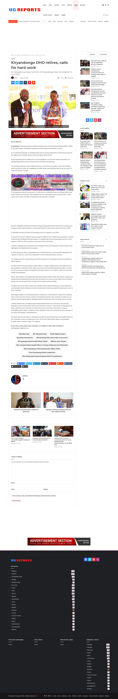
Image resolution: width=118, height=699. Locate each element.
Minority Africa (16, 582)
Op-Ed (14, 593)
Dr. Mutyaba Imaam (40, 334)
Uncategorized (16, 626)
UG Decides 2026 (17, 576)
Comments (103, 54)
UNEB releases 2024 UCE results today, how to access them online (99, 195)
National (69, 5)
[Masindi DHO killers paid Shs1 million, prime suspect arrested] (85, 226)
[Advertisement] (59, 37)
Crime (63, 5)
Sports (13, 621)
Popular (92, 54)
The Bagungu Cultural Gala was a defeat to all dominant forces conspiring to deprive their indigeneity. (98, 206)
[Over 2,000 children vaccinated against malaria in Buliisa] (20, 431)
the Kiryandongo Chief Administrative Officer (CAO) (42, 349)
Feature (14, 596)
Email (13, 489)
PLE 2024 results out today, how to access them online (98, 187)
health (76, 5)
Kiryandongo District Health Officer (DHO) (33, 341)
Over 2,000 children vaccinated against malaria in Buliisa (20, 439)
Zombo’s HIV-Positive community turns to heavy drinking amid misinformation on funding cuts (63, 441)
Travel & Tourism (47, 15)
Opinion (14, 604)
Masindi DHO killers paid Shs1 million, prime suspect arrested (99, 226)
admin (15, 77)
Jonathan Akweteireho (25, 337)
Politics (14, 618)
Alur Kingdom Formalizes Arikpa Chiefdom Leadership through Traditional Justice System (98, 106)
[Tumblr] (25, 82)
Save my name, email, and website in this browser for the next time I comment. (34, 495)
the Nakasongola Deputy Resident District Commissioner (42, 356)
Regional (57, 15)
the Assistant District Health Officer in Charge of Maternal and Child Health (42, 345)
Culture (14, 613)
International (15, 599)
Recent (82, 54)
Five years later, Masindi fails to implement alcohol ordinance (98, 62)
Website (45, 489)
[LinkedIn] (21, 82)
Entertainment (16, 624)
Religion (64, 15)
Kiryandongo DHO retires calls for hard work (52, 337)
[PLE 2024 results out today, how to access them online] (85, 188)
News (50, 5)
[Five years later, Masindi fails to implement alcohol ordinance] (85, 63)
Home (44, 5)
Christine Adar (25, 334)
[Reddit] (33, 82)
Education (82, 5)
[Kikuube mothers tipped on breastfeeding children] (42, 431)
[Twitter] (17, 82)
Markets (14, 629)
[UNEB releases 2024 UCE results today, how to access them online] (85, 196)
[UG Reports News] (25, 10)
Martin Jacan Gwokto (59, 341)
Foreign (14, 579)
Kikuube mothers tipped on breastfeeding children (41, 439)
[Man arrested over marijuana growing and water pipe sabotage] (85, 83)
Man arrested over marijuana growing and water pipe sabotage (98, 82)
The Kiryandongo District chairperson (42, 352)
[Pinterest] (29, 82)
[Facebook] (13, 82)
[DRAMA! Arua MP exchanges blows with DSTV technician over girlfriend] (85, 216)
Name (13, 482)
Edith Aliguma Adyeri (58, 334)
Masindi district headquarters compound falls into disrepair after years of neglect (98, 72)
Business (56, 5)
